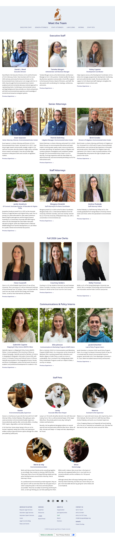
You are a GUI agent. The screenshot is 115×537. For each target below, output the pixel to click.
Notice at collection (47, 535)
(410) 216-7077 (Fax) (81, 515)
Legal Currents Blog (25, 521)
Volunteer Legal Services (26, 512)
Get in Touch (79, 510)
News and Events (24, 524)
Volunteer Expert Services (27, 515)
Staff (58, 515)
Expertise (41, 510)
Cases (21, 518)
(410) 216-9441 (80, 512)
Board (58, 518)
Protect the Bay (80, 524)
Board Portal (41, 518)
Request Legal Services (26, 510)
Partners (59, 521)
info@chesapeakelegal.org (83, 518)
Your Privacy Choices (63, 535)
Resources (41, 512)
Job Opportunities (62, 512)
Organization (60, 510)
